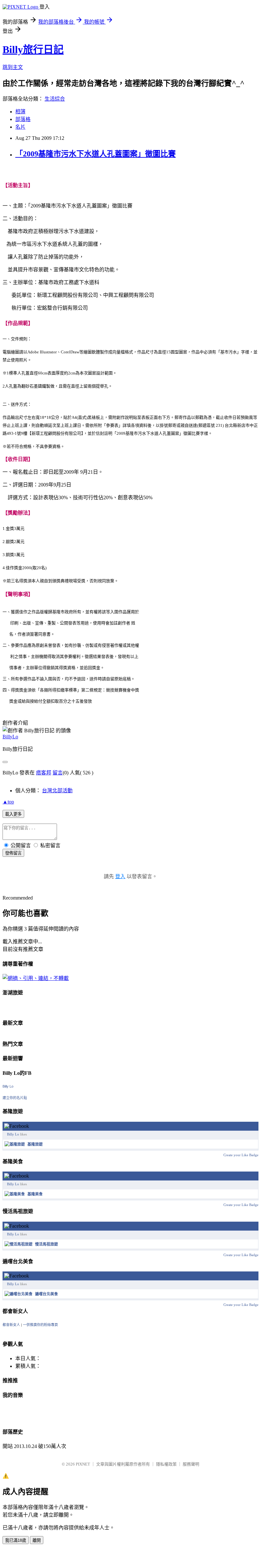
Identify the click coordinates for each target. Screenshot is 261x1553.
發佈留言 (13, 853)
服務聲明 (191, 1464)
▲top (8, 801)
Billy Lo (8, 1086)
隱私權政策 (166, 1464)
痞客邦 (43, 772)
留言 (58, 772)
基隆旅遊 (35, 1144)
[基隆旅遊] (14, 1144)
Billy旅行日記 (33, 49)
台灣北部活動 (57, 790)
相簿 (20, 111)
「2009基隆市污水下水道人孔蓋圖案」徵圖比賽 (95, 154)
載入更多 (13, 814)
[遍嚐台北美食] (18, 1294)
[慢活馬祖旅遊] (18, 1244)
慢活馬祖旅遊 (46, 1244)
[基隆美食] (14, 1194)
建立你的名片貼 (15, 1098)
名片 (20, 127)
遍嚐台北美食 (46, 1294)
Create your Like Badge (240, 1155)
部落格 (23, 119)
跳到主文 (13, 67)
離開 (36, 1540)
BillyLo (10, 736)
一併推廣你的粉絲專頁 (40, 1325)
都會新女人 (11, 1325)
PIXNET (83, 1464)
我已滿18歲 (15, 1540)
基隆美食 (35, 1194)
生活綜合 (55, 99)
